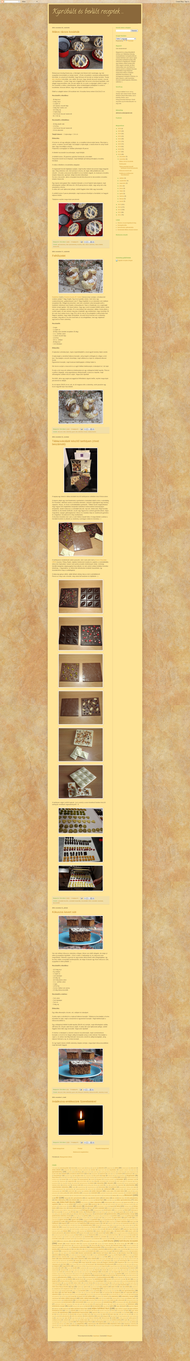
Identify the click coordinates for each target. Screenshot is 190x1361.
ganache (71, 1214)
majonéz (79, 1257)
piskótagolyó (89, 1279)
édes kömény (84, 1202)
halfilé (104, 1223)
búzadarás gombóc (109, 1179)
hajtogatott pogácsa (95, 1223)
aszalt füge (96, 1171)
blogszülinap (55, 1177)
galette (59, 1214)
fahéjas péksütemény (75, 1208)
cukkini (101, 1185)
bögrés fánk (109, 1177)
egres (134, 1202)
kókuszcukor (67, 1245)
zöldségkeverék (108, 1325)
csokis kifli (129, 1191)
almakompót (125, 1168)
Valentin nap (83, 1318)
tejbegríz (75, 1306)
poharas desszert (65, 1281)
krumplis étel (92, 1251)
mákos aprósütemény (116, 1256)
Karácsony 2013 (102, 1234)
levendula (95, 1255)
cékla (95, 1181)
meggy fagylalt (85, 1262)
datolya (114, 1195)
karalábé (133, 1234)
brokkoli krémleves (131, 1177)
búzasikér (119, 1179)
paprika (119, 1273)
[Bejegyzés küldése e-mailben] (81, 242)
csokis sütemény (74, 1193)
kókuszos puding (56, 1247)
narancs (132, 1268)
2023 (119, 136)
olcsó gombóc (85, 1271)
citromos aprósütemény (130, 1183)
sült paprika (80, 1296)
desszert (60, 431)
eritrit (70, 1206)
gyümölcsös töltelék (93, 1221)
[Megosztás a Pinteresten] (93, 242)
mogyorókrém (66, 1266)
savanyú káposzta (118, 1288)
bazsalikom (78, 1175)
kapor (77, 1235)
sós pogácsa (116, 1292)
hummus (120, 1225)
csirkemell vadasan (131, 1189)
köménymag (63, 1249)
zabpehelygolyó (92, 1323)
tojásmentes (103, 1312)
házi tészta (77, 1225)
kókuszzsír (115, 1247)
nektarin (104, 1270)
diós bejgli (88, 1198)
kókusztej (107, 1247)
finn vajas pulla (69, 1210)
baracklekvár (58, 1175)
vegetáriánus (133, 1320)
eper (86, 1204)
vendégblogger (56, 1321)
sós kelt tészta (67, 1292)
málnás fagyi (123, 1258)
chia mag (62, 1183)
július (121, 186)
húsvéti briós (129, 1227)
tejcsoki (88, 1306)
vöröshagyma (99, 1322)
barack (136, 1173)
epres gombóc (111, 1204)
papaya (112, 1273)
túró (130, 1314)
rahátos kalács (77, 1283)
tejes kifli (105, 1306)
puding (82, 1281)
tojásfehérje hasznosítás (80, 1312)
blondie (63, 1177)
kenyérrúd (85, 1243)
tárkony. (105, 1304)
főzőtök (103, 1212)
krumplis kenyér (103, 1251)
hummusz (127, 1225)
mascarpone (107, 1260)
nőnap (130, 1270)
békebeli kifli (111, 1175)
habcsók (104, 1221)
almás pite (133, 1168)
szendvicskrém (67, 1302)
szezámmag (108, 1302)
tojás (126, 1310)
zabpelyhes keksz (115, 1323)
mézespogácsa (120, 1264)
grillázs (68, 1217)
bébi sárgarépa (87, 1175)
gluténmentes (111, 1214)
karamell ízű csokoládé (99, 1236)
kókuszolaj (94, 1245)
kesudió (92, 1243)
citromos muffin (77, 1185)
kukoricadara (126, 1251)
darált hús (99, 1195)
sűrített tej (106, 1296)
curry (74, 1187)
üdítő (118, 1316)
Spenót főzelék (112, 1294)
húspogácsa (104, 1227)
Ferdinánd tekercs (58, 1210)
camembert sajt (131, 1179)
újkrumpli (113, 1316)
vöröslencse (109, 1321)
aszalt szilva (55, 1173)
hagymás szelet (74, 1223)
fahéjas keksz (63, 1208)
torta (128, 1312)
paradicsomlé (98, 1275)
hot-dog (114, 1225)
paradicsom (87, 1275)
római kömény (79, 1284)
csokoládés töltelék (131, 1193)
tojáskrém (95, 1312)
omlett (109, 1271)
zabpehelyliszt (102, 1323)
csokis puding (63, 1193)
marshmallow (98, 1260)
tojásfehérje (64, 1312)
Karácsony (92, 1235)
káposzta (84, 1234)
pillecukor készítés (131, 1277)
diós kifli (114, 1198)
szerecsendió (79, 1302)
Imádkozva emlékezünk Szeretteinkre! (74, 1101)
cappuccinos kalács (82, 1181)
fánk (86, 1208)
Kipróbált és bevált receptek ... (88, 12)
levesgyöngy (110, 1255)
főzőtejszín (89, 1212)
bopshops (96, 1336)
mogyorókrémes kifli (79, 1266)
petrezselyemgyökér (90, 1277)
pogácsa (54, 1281)
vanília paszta (132, 1318)
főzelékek (81, 1212)
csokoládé (94, 1193)
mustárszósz (83, 1268)
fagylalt (112, 1206)
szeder (105, 1300)
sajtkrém (85, 1286)
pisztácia (109, 1279)
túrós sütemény (89, 1316)
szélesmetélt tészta (131, 1300)
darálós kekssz (91, 1195)
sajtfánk (79, 1286)
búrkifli (92, 1179)
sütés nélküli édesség (87, 1298)
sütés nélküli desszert (68, 1298)
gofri (81, 1215)
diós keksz (106, 1198)
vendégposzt (65, 1321)
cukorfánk (113, 1185)
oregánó (116, 1271)
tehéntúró (131, 1304)
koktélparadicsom (57, 1245)
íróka (91, 1229)
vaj (53, 1318)
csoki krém (71, 1191)
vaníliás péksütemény (104, 1320)
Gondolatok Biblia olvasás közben (128, 230)
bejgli (103, 1175)
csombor (54, 1195)
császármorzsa (81, 1187)
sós (117, 1290)
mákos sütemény (89, 244)
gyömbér (94, 1219)
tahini (91, 1304)
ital (100, 1229)
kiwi (135, 1243)
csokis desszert (96, 1191)
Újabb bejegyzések (58, 1148)
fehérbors (109, 1208)
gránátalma (55, 1217)
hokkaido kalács (106, 1225)
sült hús (64, 1296)
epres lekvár (121, 1204)
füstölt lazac (110, 1212)
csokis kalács (110, 1191)
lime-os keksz (129, 1255)
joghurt (117, 1229)
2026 (119, 128)
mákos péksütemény (64, 1258)
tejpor (118, 1306)
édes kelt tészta (67, 1202)
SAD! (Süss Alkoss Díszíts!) (60, 1287)
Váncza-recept (105, 1318)
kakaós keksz (121, 1231)
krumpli (56, 1251)
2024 (119, 133)
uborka (99, 1316)
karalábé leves (68, 1236)
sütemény (114, 1296)
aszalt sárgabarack (131, 1171)
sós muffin (78, 1292)
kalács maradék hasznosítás (121, 1233)
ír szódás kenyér (83, 1229)
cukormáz (120, 1185)
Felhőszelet (58, 255)
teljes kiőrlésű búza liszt (78, 1308)
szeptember (123, 180)
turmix (125, 1314)
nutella (60, 1271)
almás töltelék (56, 1170)
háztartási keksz (87, 1225)
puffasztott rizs (110, 1281)
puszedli (124, 1281)
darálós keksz (81, 1195)
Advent (73, 1168)
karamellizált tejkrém (69, 1238)
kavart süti (135, 1238)
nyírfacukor (68, 1271)
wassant (116, 1321)
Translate (130, 41)
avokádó (63, 1173)
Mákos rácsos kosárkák (65, 31)
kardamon (104, 1238)
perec (81, 1277)
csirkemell (107, 1189)
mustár (75, 1268)
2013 (119, 209)
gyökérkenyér (86, 1219)
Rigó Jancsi (125, 1283)
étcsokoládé (84, 901)
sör (62, 1294)
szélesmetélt (121, 1300)
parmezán (120, 1275)
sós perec (96, 1292)
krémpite (119, 1249)
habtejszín (55, 1223)
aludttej (74, 1169)
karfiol (110, 1238)
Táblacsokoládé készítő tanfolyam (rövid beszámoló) (128, 167)
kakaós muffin (132, 1231)
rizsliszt (64, 1284)
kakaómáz (90, 1231)
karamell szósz (112, 1236)
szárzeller (99, 1300)
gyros (101, 1219)
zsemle (125, 1325)
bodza (68, 1177)
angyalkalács (112, 1169)
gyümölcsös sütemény (76, 1221)
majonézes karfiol (89, 1256)
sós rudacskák (128, 1292)
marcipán (84, 1260)
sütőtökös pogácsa (57, 1300)
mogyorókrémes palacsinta (92, 1266)
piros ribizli (63, 1279)
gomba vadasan (95, 1215)
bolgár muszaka (90, 1177)
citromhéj (100, 1183)
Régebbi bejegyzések (102, 1148)
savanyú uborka (65, 1290)
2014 (119, 207)
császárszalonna (92, 1187)
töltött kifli (105, 1314)
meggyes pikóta (96, 1262)
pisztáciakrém (117, 1279)
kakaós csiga (100, 1231)
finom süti (77, 1210)
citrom (92, 1183)
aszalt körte (121, 1171)
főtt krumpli (57, 1212)
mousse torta (132, 1266)
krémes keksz (88, 1249)
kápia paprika (70, 1234)
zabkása (133, 1321)
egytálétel (55, 1204)
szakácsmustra (92, 431)
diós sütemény (60, 1200)
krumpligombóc (65, 1251)
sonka (98, 1290)
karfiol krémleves (119, 1238)
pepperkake (74, 1277)
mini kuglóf (129, 1264)
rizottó (53, 1284)
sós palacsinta (87, 1292)
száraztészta (92, 1300)
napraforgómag (124, 1268)
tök (53, 1314)
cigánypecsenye (83, 1183)
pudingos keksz (92, 1281)
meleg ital (129, 1262)
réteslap (90, 1283)
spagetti (82, 1294)
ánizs (134, 1169)
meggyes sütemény (108, 1262)
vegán (125, 1320)
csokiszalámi (86, 1193)
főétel (126, 1210)
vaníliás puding (116, 1320)
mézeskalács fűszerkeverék (105, 1264)
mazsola (115, 1260)
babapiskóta (94, 1173)
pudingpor (101, 1281)
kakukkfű (100, 1233)
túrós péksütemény (64, 1316)
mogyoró (56, 1266)
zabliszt (68, 1323)
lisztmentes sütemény (61, 1256)
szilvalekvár (134, 1302)
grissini (74, 1217)
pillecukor (122, 1277)
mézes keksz (73, 1264)
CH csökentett (128, 1181)
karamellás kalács (131, 1236)
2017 (119, 152)
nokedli (124, 1270)
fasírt (91, 1208)
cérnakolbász (102, 1181)
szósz (76, 1304)
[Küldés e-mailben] (85, 242)
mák (83, 244)
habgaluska (112, 1221)
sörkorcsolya (75, 1294)
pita (124, 1279)
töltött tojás (113, 1314)
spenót (105, 1294)
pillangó (116, 1277)
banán (120, 1173)
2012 (119, 212)
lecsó (67, 1253)
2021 (119, 141)
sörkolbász (67, 1294)
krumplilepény (74, 1251)
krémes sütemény (98, 1249)
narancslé (63, 1270)
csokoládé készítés (63, 901)
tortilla (134, 1312)
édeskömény (118, 1202)
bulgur (75, 1179)
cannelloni (54, 1181)
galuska (65, 1214)
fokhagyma (86, 1210)
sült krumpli (71, 1296)
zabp (73, 1323)
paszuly (127, 1275)
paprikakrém (55, 1275)
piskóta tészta (79, 1279)
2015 (119, 204)
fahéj (118, 1206)
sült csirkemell (132, 1294)
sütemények (55, 1298)
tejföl (111, 1306)
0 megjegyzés (74, 1089)
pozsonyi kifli (75, 1281)
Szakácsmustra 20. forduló (73, 297)
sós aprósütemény (128, 1290)
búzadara (98, 1179)
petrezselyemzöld (104, 1277)
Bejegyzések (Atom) (66, 1157)
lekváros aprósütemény (85, 1253)
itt (81, 955)
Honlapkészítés (122, 225)
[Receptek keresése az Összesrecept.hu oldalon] (124, 260)
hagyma (63, 1223)
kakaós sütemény (71, 1233)
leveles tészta (86, 1255)
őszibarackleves (125, 1271)
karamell (87, 1236)
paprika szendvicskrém (130, 1273)
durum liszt (99, 1200)
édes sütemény (67, 431)
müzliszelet (103, 1268)
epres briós (102, 1204)
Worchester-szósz (125, 1321)
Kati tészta (128, 1238)
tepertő (73, 1310)
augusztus (122, 183)
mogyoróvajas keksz (115, 1266)
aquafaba (69, 1171)
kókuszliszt (86, 1245)
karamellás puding (57, 1238)
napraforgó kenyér (112, 1268)
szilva (127, 1302)
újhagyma (105, 1316)
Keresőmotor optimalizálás (125, 227)
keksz (78, 1241)
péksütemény (62, 1277)
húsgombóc (72, 1227)
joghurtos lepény (56, 1231)
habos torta (133, 1221)
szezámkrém (98, 1302)
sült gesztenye (56, 1296)
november (122, 159)
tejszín (124, 1306)
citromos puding (87, 1185)
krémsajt (125, 1249)
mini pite (136, 1264)
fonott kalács (107, 1210)
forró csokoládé (118, 1210)
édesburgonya (109, 1202)
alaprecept (110, 1168)
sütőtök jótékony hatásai (118, 1298)
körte (75, 1249)
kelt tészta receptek (129, 1241)
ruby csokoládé (96, 1284)
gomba (86, 1216)
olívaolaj (103, 1271)
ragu (65, 1283)
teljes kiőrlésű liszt (100, 1308)
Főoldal (80, 1148)
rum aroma (115, 1284)
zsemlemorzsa (134, 1325)
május (121, 191)
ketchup (100, 1243)
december (122, 156)
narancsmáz (71, 1270)
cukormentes (130, 1185)
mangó (77, 1260)
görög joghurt (131, 1216)
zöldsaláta (90, 1325)
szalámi (78, 1300)
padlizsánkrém (69, 1273)
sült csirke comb (122, 1294)
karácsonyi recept (125, 1234)
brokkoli (123, 1177)
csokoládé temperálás (75, 901)
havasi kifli (63, 1225)
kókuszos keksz (118, 1245)
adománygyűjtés (64, 1168)
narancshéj (56, 246)
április (121, 193)
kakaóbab (100, 901)
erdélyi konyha (63, 1206)
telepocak (65, 1308)
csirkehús (98, 1189)
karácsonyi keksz (113, 1234)
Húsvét (112, 1227)
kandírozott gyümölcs (59, 1234)
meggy (76, 1262)
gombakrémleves (106, 1215)
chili (68, 1183)
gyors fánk (99, 1217)
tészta (113, 1310)
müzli (96, 1268)
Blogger (109, 1336)
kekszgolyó (86, 1241)
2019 (119, 146)
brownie (64, 1179)
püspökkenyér (132, 1281)
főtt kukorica (65, 1212)
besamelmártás (120, 1175)
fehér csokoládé (93, 901)
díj (52, 1198)
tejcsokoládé (56, 902)
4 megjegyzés (74, 242)
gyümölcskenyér (109, 1219)
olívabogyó (94, 1272)
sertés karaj (75, 1290)
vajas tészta (75, 1318)
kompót (128, 1247)
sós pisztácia (106, 1292)
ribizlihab (102, 1283)
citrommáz (119, 1183)
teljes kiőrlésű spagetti (121, 1308)
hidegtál (98, 1225)
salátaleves (135, 1286)
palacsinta (87, 1273)
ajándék (94, 1168)
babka (109, 1173)
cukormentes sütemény (60, 1187)
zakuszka (54, 1325)
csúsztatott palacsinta (63, 1195)
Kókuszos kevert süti (64, 912)
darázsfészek (107, 1195)
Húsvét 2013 (120, 1227)
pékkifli (54, 1277)
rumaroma (123, 1285)
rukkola (104, 1284)
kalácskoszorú (134, 1233)
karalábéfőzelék (78, 1236)
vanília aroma (122, 1318)
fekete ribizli (135, 1208)
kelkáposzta (95, 1241)
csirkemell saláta (119, 1189)
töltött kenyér (96, 1314)
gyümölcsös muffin (59, 1221)
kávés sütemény (64, 1241)
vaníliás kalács (84, 1320)
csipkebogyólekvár (80, 1189)
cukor (107, 1185)
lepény (70, 1255)
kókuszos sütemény (83, 1092)
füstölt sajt (128, 1212)
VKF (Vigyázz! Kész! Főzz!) (84, 1322)
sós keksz (55, 1292)
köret (70, 1249)
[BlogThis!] (87, 242)
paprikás (62, 1275)
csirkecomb (90, 1189)
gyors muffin (128, 1217)
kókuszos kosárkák (131, 1245)
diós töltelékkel (57, 79)
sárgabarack (57, 1288)
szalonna (84, 1300)
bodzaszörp (81, 1177)
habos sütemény (122, 1221)
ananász (93, 1169)
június (121, 188)
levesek (102, 1255)
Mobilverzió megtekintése (80, 1152)
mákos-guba (102, 1258)
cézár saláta (120, 1181)
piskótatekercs (99, 1279)
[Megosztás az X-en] (89, 242)
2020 (119, 144)
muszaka (91, 1268)
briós (115, 1177)
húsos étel (95, 1227)
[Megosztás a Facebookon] (91, 242)
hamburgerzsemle (128, 1223)
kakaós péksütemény (58, 1233)
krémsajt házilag (134, 1249)
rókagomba (71, 1284)
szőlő (81, 1304)
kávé (55, 1241)
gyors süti (74, 431)
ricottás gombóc (116, 1283)
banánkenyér (128, 1173)
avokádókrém (73, 1173)
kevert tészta (120, 1243)
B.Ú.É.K (81, 1173)
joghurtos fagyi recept (130, 1229)
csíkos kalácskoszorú (57, 1189)
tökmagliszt (79, 1314)
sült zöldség (98, 1296)
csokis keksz (120, 1191)
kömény (54, 1249)
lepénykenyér (77, 1255)
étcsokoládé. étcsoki (103, 1206)
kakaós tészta (83, 1233)
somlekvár (91, 1290)
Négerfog (97, 1270)
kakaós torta (92, 1233)
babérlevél (102, 1173)
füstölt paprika (119, 1212)
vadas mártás (132, 1316)
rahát (69, 1283)
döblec (81, 1200)
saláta (120, 1286)
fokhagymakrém (98, 1210)
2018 (119, 149)
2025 (119, 131)
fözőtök (97, 1212)
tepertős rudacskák (104, 1310)
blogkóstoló (130, 1175)
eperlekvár (94, 1204)
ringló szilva (133, 1283)
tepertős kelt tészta (92, 1310)
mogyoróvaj (104, 1266)
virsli (71, 1322)
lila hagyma (119, 1255)
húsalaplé (64, 1227)
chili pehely (74, 1183)
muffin (62, 1268)
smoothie (83, 1290)
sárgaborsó (79, 1288)
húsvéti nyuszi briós (64, 1229)
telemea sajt (57, 1308)
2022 (119, 139)
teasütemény (122, 1304)
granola (62, 1217)
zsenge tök (57, 1327)
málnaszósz (55, 1260)
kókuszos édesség (105, 1245)
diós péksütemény (132, 1198)
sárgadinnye (87, 1288)
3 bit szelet (55, 1168)
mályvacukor (63, 1260)
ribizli (96, 1283)
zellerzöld (66, 1325)
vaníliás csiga (74, 1320)
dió (57, 1198)
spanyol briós (90, 1294)
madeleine (72, 1256)
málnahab (115, 1258)
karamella (121, 1236)
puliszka (118, 1281)
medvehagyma (123, 1260)
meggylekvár (120, 1262)
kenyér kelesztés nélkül (72, 1243)
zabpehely (80, 1323)
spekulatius (98, 1294)
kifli (128, 1243)
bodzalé (74, 1177)
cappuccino (71, 1181)
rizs (58, 1285)
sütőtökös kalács (131, 1298)
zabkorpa (61, 1323)
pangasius (105, 1273)
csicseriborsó (112, 1187)
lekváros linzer (125, 1253)
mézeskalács (91, 1264)
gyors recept (63, 1219)
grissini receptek (83, 1217)
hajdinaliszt (83, 1223)
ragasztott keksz (56, 1283)
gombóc (114, 1216)
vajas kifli (66, 1318)
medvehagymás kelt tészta (65, 1262)
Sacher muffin (132, 1284)
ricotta (107, 1283)
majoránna (99, 1256)
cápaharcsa (63, 1181)
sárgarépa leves (107, 1288)
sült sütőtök (88, 1296)
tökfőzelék (65, 1314)
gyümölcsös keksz (133, 1219)
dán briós (73, 1195)
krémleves (110, 1249)
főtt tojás (73, 1212)
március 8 (90, 1260)
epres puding (129, 1204)
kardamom (97, 1238)
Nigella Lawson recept (115, 1270)
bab (88, 1173)
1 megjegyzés (74, 898)
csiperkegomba (69, 1189)
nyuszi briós (77, 1271)
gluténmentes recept (127, 1214)
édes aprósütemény (71, 244)
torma (122, 1312)
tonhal (117, 1312)
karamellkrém (79, 1238)
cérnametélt (111, 1181)
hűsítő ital (74, 1229)
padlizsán (133, 1271)
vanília (114, 1318)
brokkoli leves (55, 1179)
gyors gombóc (107, 1217)
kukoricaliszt (134, 1251)
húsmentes (86, 1227)
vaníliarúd (66, 1320)
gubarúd (91, 1217)
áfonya (88, 1168)
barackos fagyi (68, 1175)
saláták (127, 1287)
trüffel (120, 1314)
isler (96, 1229)
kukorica (116, 1251)
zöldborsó (74, 1325)
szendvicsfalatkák (56, 1302)
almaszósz (66, 1169)
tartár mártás (113, 1304)
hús (133, 1225)
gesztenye (89, 1214)
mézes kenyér (81, 1264)
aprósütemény (61, 244)
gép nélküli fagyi (80, 1214)
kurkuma (56, 1253)
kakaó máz (74, 1231)
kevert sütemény (109, 1243)
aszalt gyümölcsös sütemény (108, 1171)
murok (68, 1268)
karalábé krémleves (57, 1236)
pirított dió (55, 1279)
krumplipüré (83, 1251)
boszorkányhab (100, 1177)
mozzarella (55, 1268)
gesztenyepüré (99, 1214)
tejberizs (81, 1306)
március (121, 196)
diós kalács (96, 1198)
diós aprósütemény (76, 1198)
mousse (124, 1266)
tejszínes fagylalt (133, 1306)
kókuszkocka (77, 1245)
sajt (72, 1287)
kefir (72, 1241)
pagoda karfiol (78, 1273)
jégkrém (110, 1229)
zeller (60, 1325)
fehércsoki (117, 1208)
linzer (136, 1255)
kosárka (79, 244)
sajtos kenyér (93, 1286)
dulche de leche (89, 1200)
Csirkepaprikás (55, 1191)
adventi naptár (81, 1168)
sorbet (112, 1290)
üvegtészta (124, 1316)
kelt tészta (108, 1241)
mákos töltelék (99, 244)
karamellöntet (88, 1238)
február (121, 199)
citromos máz (66, 1185)
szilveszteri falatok (59, 1304)
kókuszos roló (66, 1247)
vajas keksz (59, 1318)
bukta (69, 1179)
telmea (67, 1310)
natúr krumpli (80, 1270)
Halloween (110, 1223)
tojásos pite (111, 1312)
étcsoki (78, 1206)
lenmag (63, 1255)
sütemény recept (82, 431)
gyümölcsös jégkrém (121, 1219)
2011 (119, 215)
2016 (119, 154)
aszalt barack (87, 1171)
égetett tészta (127, 1202)
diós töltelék (72, 1200)
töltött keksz (87, 1314)
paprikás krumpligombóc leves (74, 1275)
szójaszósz (69, 1304)
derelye (120, 1195)
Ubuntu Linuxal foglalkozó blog (127, 223)
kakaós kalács (110, 1231)
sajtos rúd (114, 1287)
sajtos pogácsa (103, 1287)
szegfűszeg (112, 1300)
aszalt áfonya (77, 1171)
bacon (114, 1173)
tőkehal (58, 1314)
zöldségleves (117, 1325)
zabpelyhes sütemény (130, 1323)
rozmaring (87, 1284)
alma (116, 1168)
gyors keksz (117, 1217)
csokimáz (86, 1191)
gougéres (122, 1215)
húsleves (79, 1227)
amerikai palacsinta (83, 1169)
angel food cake (102, 1169)
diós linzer (122, 1198)
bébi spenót (96, 1175)
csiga (134, 1187)
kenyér (60, 1243)
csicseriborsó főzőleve (125, 1187)
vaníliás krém (93, 1320)
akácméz (101, 1168)
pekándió (134, 1275)
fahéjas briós (128, 1206)
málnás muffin (132, 1258)
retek (85, 1283)
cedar (90, 1181)
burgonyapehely (84, 1179)
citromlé (110, 1183)
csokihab (79, 1191)
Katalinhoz (55, 297)
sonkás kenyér (105, 1290)
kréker (80, 1249)
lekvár (73, 1253)
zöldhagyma (82, 1325)
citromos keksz (56, 1185)
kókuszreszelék (93, 1092)
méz (64, 1264)
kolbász (122, 1247)
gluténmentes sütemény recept (61, 1216)
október (121, 178)
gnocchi (76, 1215)
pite (129, 1279)
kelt (101, 1241)
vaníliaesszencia (56, 1320)
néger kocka (89, 1270)
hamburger (118, 1223)
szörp (86, 1304)
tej (69, 1306)
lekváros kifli (115, 1253)
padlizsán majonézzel (57, 1273)
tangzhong (98, 1304)
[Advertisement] (127, 298)
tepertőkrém (81, 1310)
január (121, 201)
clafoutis (95, 1185)
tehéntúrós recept (58, 1306)
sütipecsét (101, 1298)
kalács (107, 1233)
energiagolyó (79, 1204)
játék (104, 1229)
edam (113, 1200)
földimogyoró (134, 1210)
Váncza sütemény (94, 1318)
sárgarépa (96, 1288)
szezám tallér (89, 1302)
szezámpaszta (119, 1302)
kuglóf (110, 1251)
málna (109, 1258)
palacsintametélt (96, 1273)
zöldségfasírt (99, 1325)
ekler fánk (64, 1204)
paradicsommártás (111, 1275)
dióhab (66, 1198)
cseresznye (101, 1187)
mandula (71, 1260)
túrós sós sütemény (77, 1316)
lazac (62, 1253)
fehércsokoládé (125, 1208)
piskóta (70, 1279)
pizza (134, 1279)
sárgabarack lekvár (68, 1288)
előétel (71, 1204)
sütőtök (108, 1298)
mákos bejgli (128, 1256)
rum (109, 1284)
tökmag (72, 1314)
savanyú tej (128, 1288)
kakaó (65, 1231)
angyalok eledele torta (125, 1169)
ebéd (108, 1200)
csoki (63, 1191)
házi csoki (70, 1225)
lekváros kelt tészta (102, 1253)
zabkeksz (54, 1323)
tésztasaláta (120, 1310)
